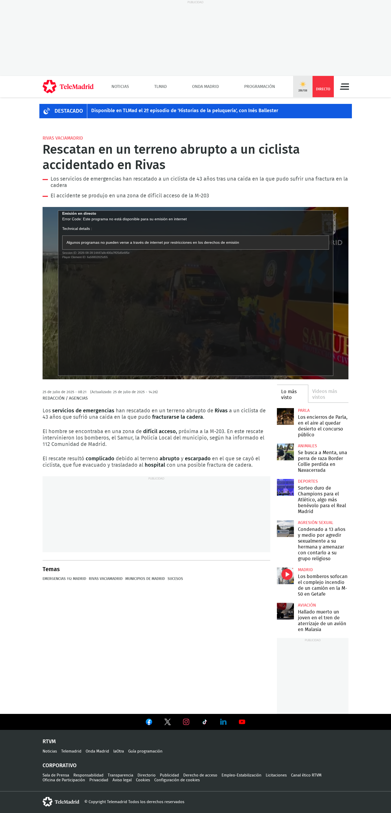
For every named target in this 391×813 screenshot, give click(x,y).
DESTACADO (69, 111)
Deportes (308, 481)
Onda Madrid (205, 86)
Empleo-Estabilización (241, 775)
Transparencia (120, 775)
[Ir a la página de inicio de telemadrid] (68, 86)
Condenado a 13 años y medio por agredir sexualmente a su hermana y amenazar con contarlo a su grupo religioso (285, 528)
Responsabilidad (88, 775)
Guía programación (145, 751)
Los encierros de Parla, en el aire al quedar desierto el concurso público (285, 416)
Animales (307, 446)
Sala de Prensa (56, 775)
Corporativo (60, 765)
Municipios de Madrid (145, 579)
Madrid (305, 570)
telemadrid (61, 802)
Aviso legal (122, 780)
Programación (259, 86)
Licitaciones (276, 775)
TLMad (160, 86)
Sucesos (175, 579)
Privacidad (98, 780)
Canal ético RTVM (306, 775)
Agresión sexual (315, 523)
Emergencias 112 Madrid (64, 579)
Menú (344, 86)
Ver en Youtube (242, 722)
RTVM (49, 741)
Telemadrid (71, 751)
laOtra (118, 751)
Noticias (120, 86)
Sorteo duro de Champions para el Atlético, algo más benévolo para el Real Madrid (285, 487)
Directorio (147, 775)
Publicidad (169, 775)
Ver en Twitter (167, 723)
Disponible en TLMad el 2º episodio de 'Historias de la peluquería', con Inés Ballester (184, 110)
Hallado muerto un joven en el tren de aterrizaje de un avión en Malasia (285, 611)
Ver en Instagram (186, 722)
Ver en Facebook (149, 723)
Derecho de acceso (200, 775)
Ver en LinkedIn (223, 722)
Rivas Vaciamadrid (63, 138)
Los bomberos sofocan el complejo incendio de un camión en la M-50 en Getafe (285, 575)
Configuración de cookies (177, 780)
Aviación (307, 605)
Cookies (143, 780)
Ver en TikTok (204, 723)
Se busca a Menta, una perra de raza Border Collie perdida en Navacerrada (285, 452)
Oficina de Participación (64, 780)
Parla (304, 410)
